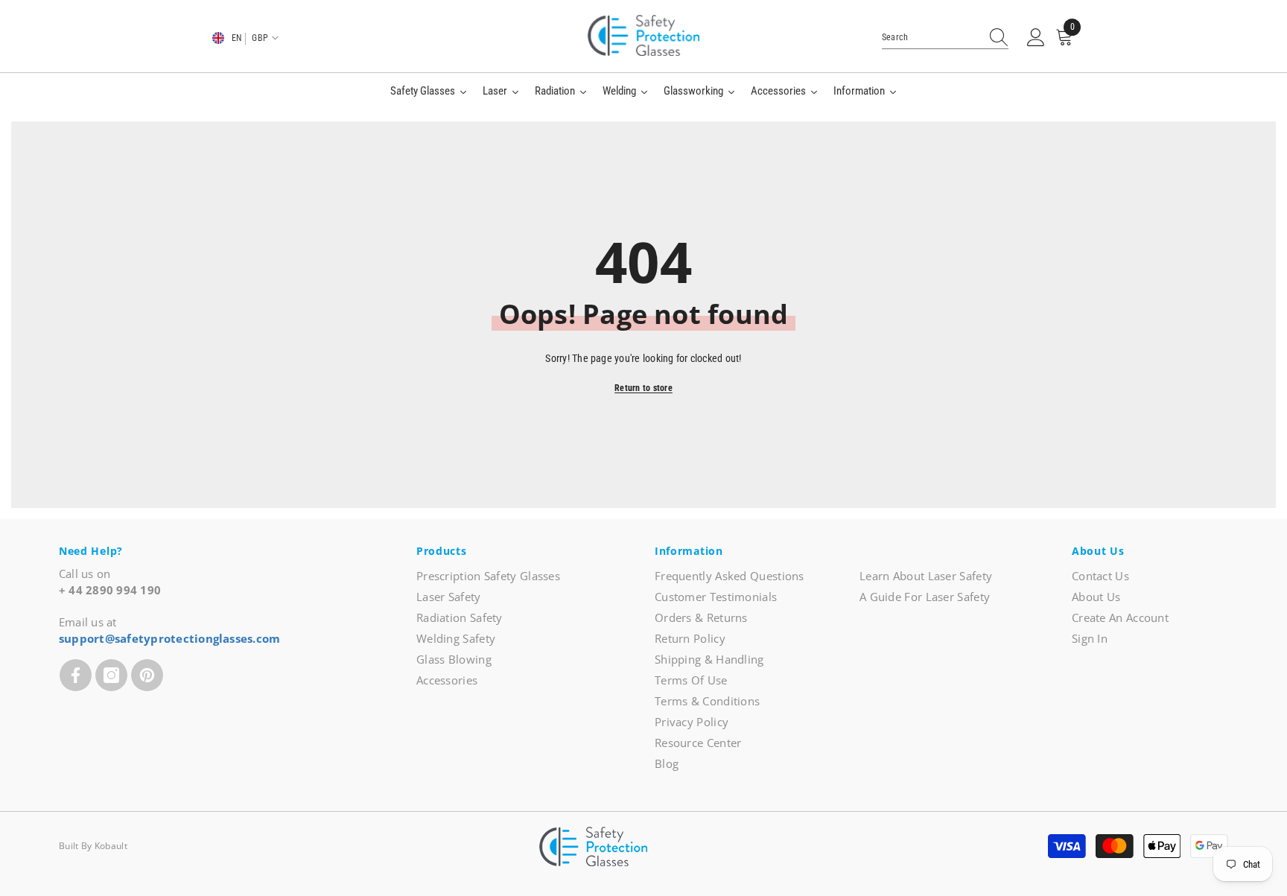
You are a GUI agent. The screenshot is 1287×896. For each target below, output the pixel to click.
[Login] (1036, 38)
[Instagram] (111, 675)
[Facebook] (75, 675)
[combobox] (931, 37)
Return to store (643, 388)
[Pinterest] (147, 675)
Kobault (111, 845)
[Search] (945, 37)
